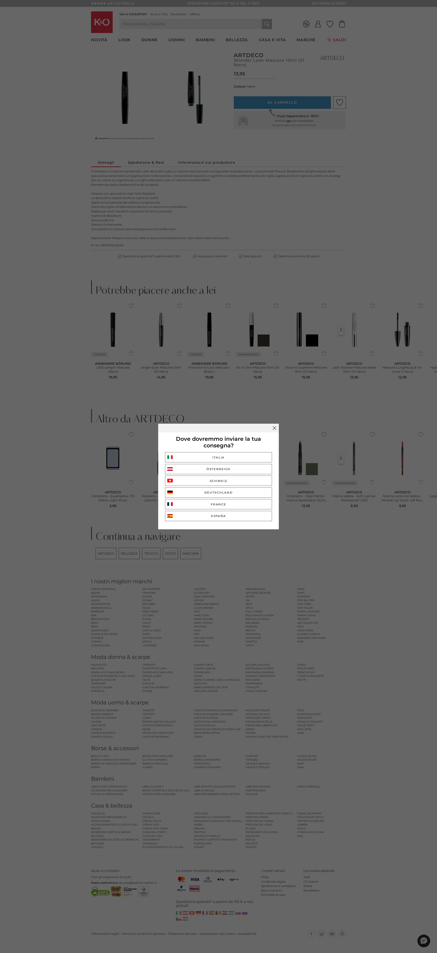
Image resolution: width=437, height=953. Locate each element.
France (218, 504)
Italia (218, 457)
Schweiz (218, 481)
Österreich (218, 469)
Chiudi (274, 428)
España (218, 516)
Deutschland (218, 492)
